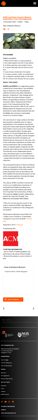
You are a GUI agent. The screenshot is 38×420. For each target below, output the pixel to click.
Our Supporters (5, 375)
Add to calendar (13, 299)
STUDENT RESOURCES (8, 406)
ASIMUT (3, 410)
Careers (3, 391)
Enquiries (3, 385)
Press (2, 388)
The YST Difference (6, 363)
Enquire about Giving (6, 378)
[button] (34, 3)
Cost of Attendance (6, 365)
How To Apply (4, 360)
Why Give (3, 373)
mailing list (19, 225)
